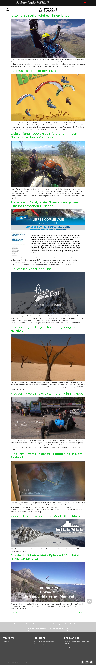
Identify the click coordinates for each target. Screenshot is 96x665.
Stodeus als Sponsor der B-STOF (35, 71)
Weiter (82, 613)
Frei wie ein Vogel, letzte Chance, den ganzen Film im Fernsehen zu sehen (44, 204)
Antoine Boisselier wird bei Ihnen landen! (41, 15)
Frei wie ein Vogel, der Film (30, 269)
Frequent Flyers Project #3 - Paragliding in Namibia (42, 328)
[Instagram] (87, 662)
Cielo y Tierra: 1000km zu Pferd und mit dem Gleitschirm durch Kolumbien (44, 135)
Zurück (14, 613)
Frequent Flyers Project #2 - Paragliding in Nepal (47, 393)
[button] (7, 9)
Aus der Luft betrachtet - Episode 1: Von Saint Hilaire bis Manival (44, 557)
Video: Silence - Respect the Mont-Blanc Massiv (46, 516)
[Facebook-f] (82, 662)
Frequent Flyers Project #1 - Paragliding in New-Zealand (46, 455)
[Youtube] (91, 662)
